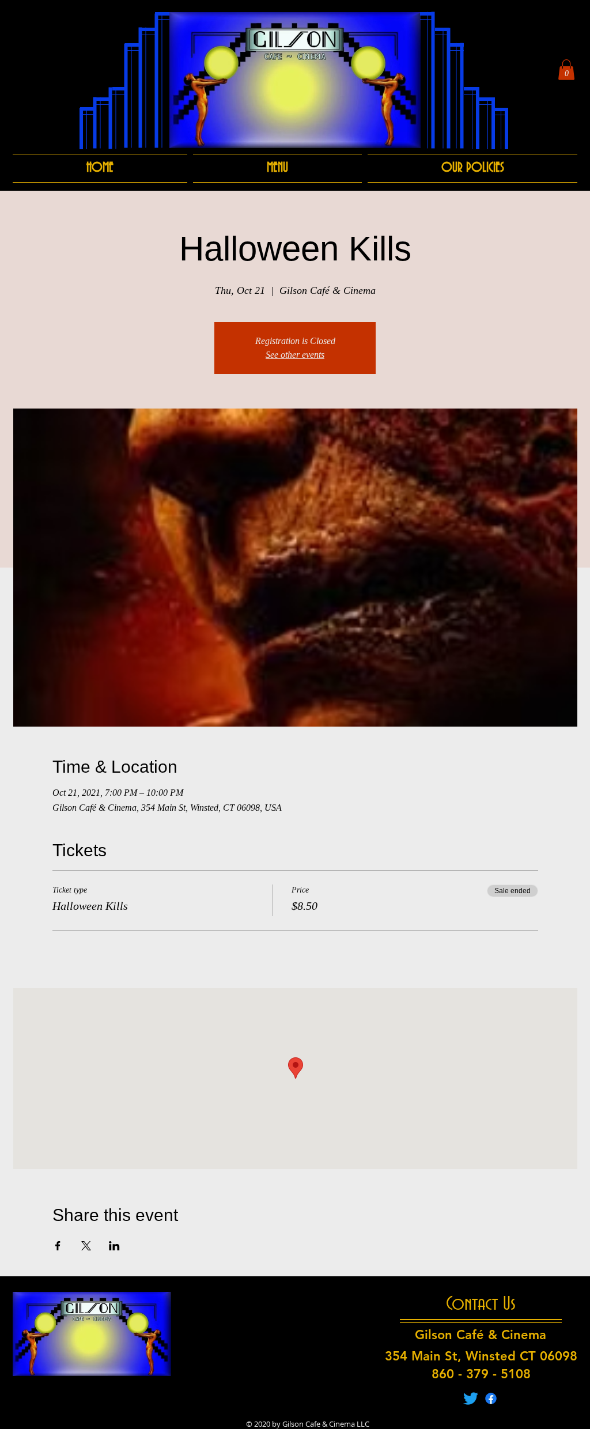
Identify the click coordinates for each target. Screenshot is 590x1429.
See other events (295, 355)
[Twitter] (470, 1398)
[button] (566, 69)
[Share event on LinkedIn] (114, 1245)
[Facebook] (490, 1398)
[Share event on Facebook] (57, 1245)
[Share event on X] (86, 1245)
